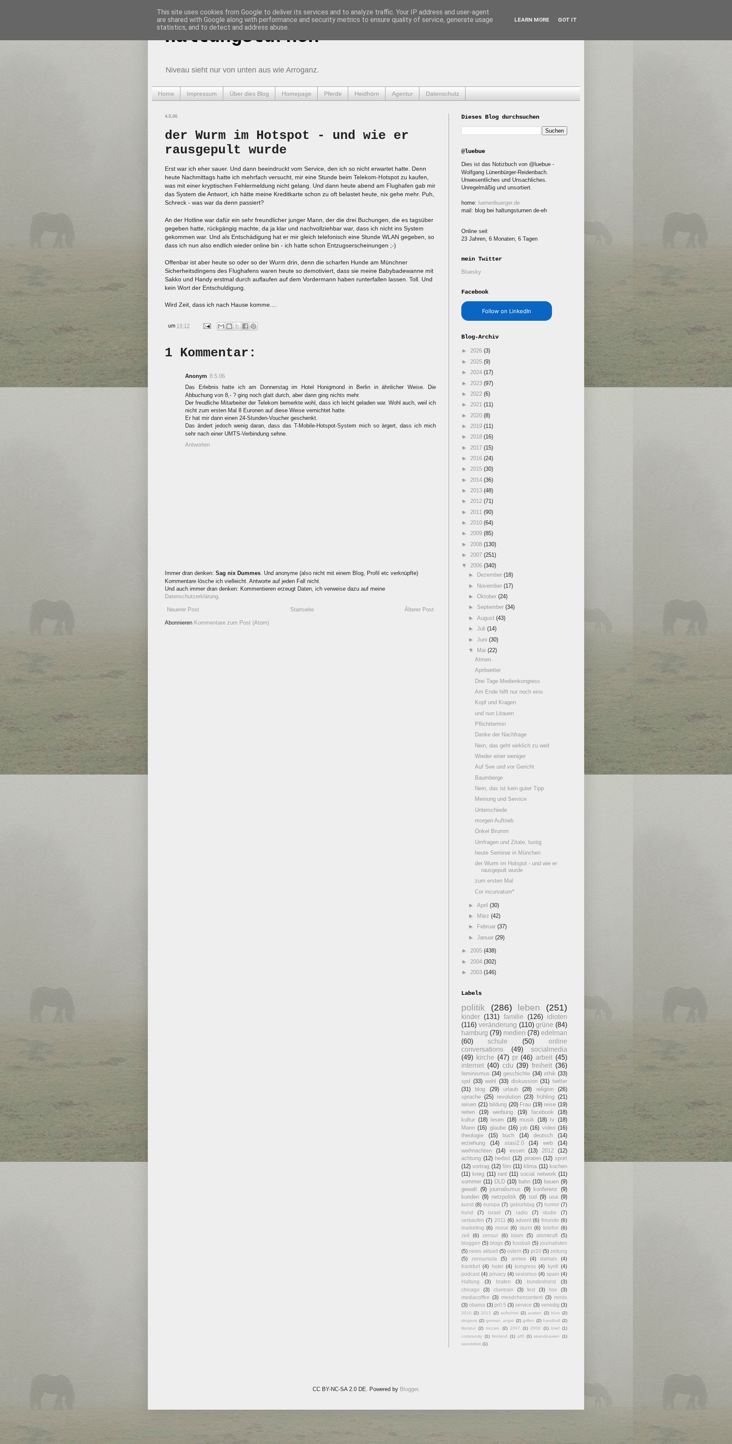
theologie (472, 1135)
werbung (503, 1112)
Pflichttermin (490, 724)
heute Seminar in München (508, 853)
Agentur (402, 93)
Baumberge (489, 778)
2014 (477, 480)
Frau (525, 1104)
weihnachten (476, 1150)
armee (518, 1258)
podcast (470, 1274)
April (483, 905)
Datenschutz (442, 93)
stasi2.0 (514, 1143)
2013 (477, 490)
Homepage (296, 93)
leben (529, 1007)
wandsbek (471, 1343)
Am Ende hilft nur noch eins (509, 692)
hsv (553, 1289)
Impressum (202, 93)
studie (550, 1212)
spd (465, 1081)
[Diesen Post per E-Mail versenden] (221, 326)
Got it (567, 20)
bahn (524, 1181)
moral (501, 1227)
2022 (477, 394)
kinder (470, 1016)
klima (530, 1166)
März (484, 916)
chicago (470, 1289)
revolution (509, 1097)
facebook (542, 1112)
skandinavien (547, 1336)
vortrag (480, 1166)
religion (545, 1089)
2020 (477, 415)
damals (548, 1258)
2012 (477, 501)
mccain (492, 1328)
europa (491, 1204)
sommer (471, 1181)
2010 (477, 522)
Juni (483, 639)
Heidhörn (367, 93)
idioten (557, 1016)
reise (550, 1104)
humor (551, 1204)
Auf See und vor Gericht (504, 767)
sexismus (526, 1274)
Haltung (470, 1281)
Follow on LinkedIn (506, 311)
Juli (482, 628)
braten (503, 1281)
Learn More (531, 20)
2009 (477, 533)
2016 (477, 458)
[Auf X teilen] (237, 326)
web (548, 1143)
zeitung (558, 1251)
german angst (500, 1320)
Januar (486, 937)
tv (552, 1119)
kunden (470, 1197)
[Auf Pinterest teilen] (253, 326)
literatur (468, 1328)
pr (515, 1057)
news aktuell (483, 1251)
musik (526, 1119)
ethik (550, 1073)
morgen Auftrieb (494, 820)
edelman (554, 1032)
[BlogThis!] (229, 326)
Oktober (487, 596)
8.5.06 (217, 376)
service (523, 1305)
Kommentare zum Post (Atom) (231, 622)
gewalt (469, 1189)
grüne (544, 1024)
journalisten (553, 1243)
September (491, 607)
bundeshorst (541, 1281)
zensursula (484, 1258)
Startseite (302, 609)
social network (538, 1174)
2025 (477, 361)
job (523, 1128)
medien (514, 1032)
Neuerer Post (183, 609)
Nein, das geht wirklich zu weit (512, 745)
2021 (477, 404)
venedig (550, 1305)
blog (480, 1089)
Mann (468, 1128)
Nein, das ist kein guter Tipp (509, 788)
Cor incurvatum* (494, 892)
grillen (528, 1320)
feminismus (475, 1073)
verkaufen (472, 1220)
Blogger (409, 1389)
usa (553, 1197)
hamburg (474, 1032)
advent (523, 1220)
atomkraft (546, 1235)
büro (555, 1313)
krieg (478, 1174)
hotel (497, 1266)
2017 (477, 447)
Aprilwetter (488, 670)
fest (531, 1289)
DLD (499, 1181)
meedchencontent (522, 1297)
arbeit (543, 1057)
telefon (551, 1227)
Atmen (483, 659)
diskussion (524, 1081)
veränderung (498, 1024)
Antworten (197, 445)
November (490, 586)
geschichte (516, 1073)
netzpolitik (503, 1197)
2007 (477, 555)
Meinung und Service (501, 799)
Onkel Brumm (492, 831)
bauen (551, 1181)
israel (494, 1212)
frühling (546, 1097)
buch (508, 1135)
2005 (477, 950)
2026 (477, 350)
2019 (477, 426)
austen (534, 1313)
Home (166, 93)
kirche (485, 1057)
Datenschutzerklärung (191, 596)
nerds (560, 1297)
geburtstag (522, 1204)
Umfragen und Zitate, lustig (508, 842)
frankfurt (470, 1266)
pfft (521, 1336)
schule (497, 1041)
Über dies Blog (249, 93)
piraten (532, 1158)
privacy (497, 1274)
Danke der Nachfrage (501, 734)
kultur (468, 1119)
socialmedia (549, 1049)
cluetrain (503, 1289)
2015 (477, 469)
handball (551, 1320)
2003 (477, 972)
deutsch (543, 1135)
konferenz (545, 1189)
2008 (477, 544)
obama (477, 1305)
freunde (550, 1220)
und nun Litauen (494, 713)
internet (472, 1065)
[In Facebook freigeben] (245, 326)
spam (552, 1274)
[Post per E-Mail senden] (206, 325)
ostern (514, 1251)
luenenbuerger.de (499, 203)
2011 (477, 512)
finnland (499, 1336)
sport (561, 1158)
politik (473, 1007)
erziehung (473, 1143)
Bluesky (471, 272)
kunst (467, 1204)
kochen (558, 1166)
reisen (468, 1104)
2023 (477, 383)
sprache (471, 1097)
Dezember (490, 575)
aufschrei (509, 1313)
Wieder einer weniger (500, 756)
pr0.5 (500, 1305)
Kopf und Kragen (495, 702)
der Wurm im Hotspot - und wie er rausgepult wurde (516, 866)
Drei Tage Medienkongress (507, 681)
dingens (469, 1320)
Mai (482, 650)
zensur (490, 1235)
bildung (498, 1104)
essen (517, 1150)
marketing (472, 1227)
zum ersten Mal (494, 881)
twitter (559, 1081)
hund (467, 1212)
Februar (487, 926)
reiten (468, 1112)
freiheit (542, 1065)
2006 (477, 565)
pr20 (536, 1251)
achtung (471, 1158)
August (486, 618)
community (471, 1336)
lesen (497, 1119)
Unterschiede (491, 810)
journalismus (505, 1189)
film (506, 1166)
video (548, 1128)
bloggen (470, 1243)
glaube (498, 1128)
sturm (525, 1227)
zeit (465, 1235)
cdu (507, 1065)
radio (522, 1212)
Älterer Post (419, 609)
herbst (502, 1158)
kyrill (553, 1266)
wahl (490, 1081)
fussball (521, 1243)
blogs (496, 1243)
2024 (477, 372)
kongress (525, 1266)
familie (514, 1016)
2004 (477, 961)
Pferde (333, 93)
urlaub (510, 1089)
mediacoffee (475, 1297)
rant (502, 1174)
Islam (517, 1235)
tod (533, 1197)
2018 (477, 436)
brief (555, 1328)
